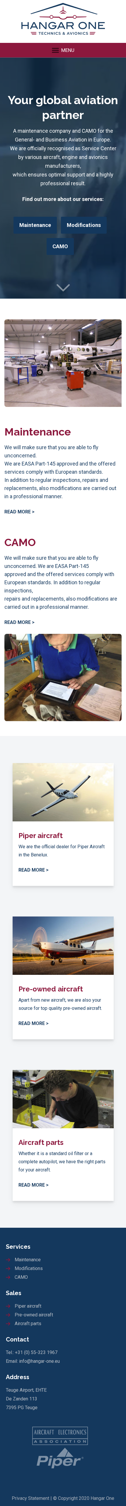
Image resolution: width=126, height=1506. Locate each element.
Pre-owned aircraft (34, 1315)
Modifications (84, 225)
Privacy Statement (30, 1498)
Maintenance (35, 225)
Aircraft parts (28, 1323)
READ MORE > (19, 512)
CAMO (60, 246)
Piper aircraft (28, 1306)
